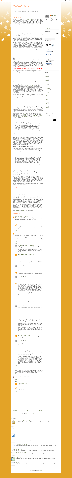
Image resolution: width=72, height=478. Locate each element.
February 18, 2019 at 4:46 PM (24, 376)
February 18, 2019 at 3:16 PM (29, 245)
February (48, 89)
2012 (47, 102)
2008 (47, 107)
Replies (17, 243)
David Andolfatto (20, 245)
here (24, 87)
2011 (47, 103)
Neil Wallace (22, 84)
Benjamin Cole (17, 376)
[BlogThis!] (29, 210)
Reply (16, 230)
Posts (47, 113)
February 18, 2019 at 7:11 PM (25, 383)
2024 (47, 75)
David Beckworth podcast (22, 114)
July (47, 84)
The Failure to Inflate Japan (24, 150)
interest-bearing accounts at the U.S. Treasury (22, 79)
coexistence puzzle (30, 85)
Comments (48, 115)
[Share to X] (30, 210)
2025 (47, 73)
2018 (47, 94)
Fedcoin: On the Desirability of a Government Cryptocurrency (25, 420)
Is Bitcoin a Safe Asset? (19, 457)
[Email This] (28, 210)
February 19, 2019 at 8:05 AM (29, 254)
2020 (47, 80)
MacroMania (21, 6)
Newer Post (15, 410)
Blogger (40, 470)
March (48, 88)
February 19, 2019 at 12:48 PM (28, 272)
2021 (47, 79)
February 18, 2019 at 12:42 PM (29, 224)
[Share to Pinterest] (32, 210)
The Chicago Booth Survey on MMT (16, 449)
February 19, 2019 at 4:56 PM (28, 283)
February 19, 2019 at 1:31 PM (29, 276)
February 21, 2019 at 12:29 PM (29, 340)
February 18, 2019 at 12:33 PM (24, 216)
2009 (47, 106)
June (48, 85)
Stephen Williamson (21, 224)
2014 (47, 99)
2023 (47, 76)
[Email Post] (27, 210)
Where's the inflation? (19, 462)
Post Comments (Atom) (30, 413)
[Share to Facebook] (31, 210)
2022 (47, 77)
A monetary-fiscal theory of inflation (16, 431)
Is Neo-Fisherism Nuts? (50, 90)
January (48, 92)
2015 (47, 98)
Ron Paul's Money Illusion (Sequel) (21, 452)
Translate (52, 40)
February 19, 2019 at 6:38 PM (29, 305)
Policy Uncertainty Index (48, 28)
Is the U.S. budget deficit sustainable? (22, 444)
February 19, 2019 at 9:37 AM (29, 265)
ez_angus (19, 383)
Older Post (40, 410)
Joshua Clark (17, 216)
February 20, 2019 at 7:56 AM (28, 335)
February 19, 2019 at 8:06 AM (29, 387)
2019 (47, 81)
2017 (47, 95)
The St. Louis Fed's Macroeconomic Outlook (22, 439)
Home (28, 410)
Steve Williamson (29, 19)
